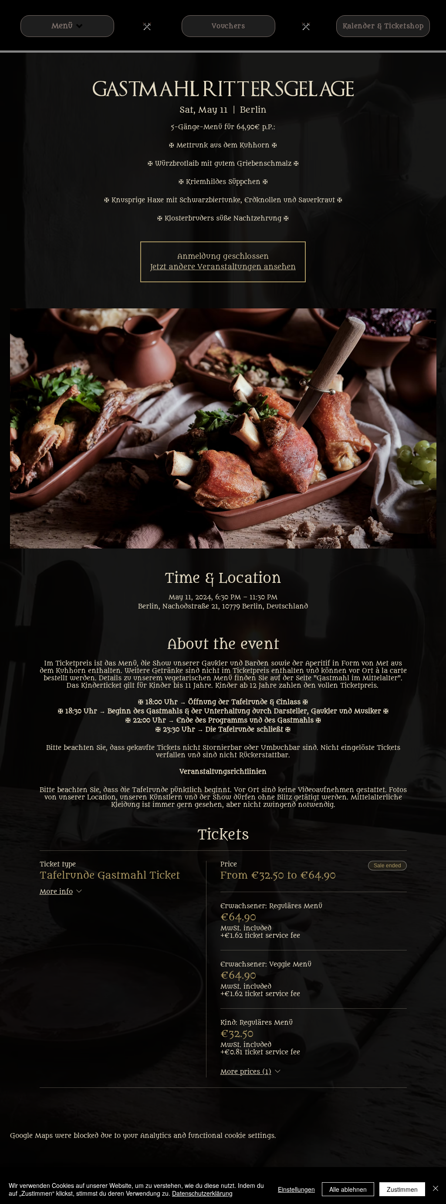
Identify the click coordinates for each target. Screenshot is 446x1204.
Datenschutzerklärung (202, 1193)
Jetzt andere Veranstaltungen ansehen (223, 267)
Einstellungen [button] (296, 1189)
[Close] (435, 1189)
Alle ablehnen (348, 1189)
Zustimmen (402, 1189)
